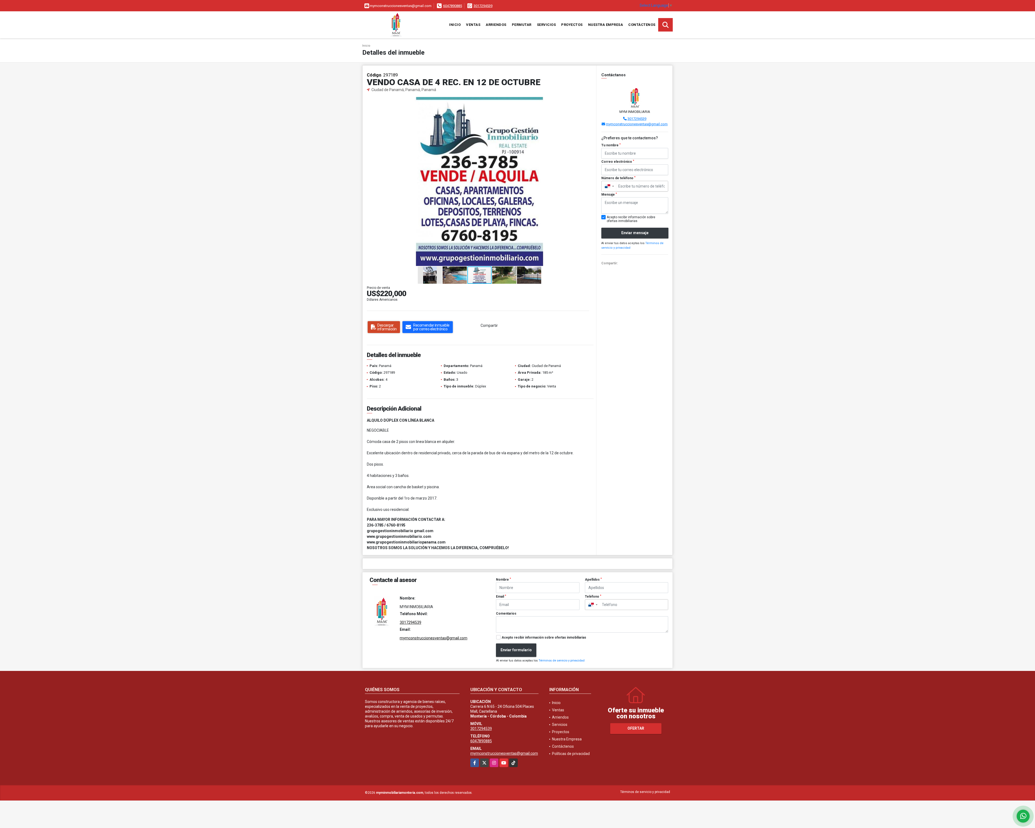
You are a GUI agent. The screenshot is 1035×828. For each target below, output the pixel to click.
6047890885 (452, 6)
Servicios (546, 25)
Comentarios (506, 613)
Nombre (503, 579)
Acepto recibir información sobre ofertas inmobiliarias (544, 637)
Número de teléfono (618, 178)
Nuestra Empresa (605, 25)
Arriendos (496, 25)
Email (501, 596)
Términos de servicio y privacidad (562, 660)
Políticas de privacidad (571, 753)
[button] (587, 102)
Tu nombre (611, 145)
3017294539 (483, 6)
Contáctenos (642, 25)
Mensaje (609, 194)
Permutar (522, 25)
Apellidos (593, 579)
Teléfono (593, 596)
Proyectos (572, 25)
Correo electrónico (617, 162)
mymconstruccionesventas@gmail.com (637, 124)
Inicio (455, 25)
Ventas (473, 25)
